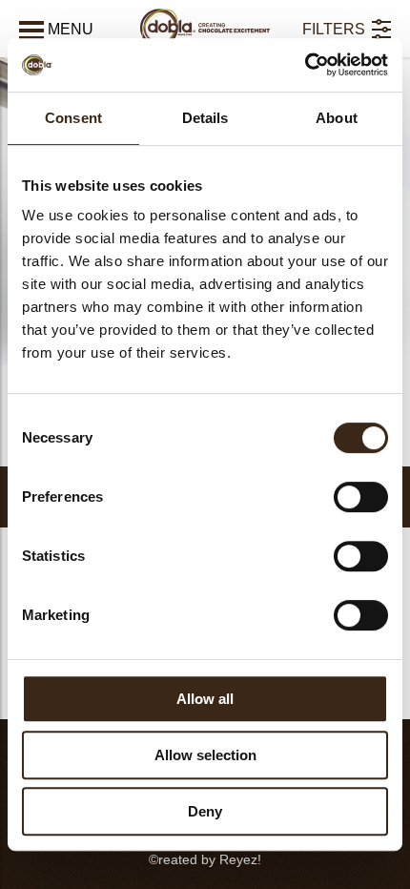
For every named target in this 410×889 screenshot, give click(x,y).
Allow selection (205, 755)
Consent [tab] (73, 118)
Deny (205, 811)
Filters (333, 29)
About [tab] (337, 118)
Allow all (205, 699)
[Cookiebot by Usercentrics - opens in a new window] (304, 64)
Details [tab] (205, 118)
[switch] (361, 497)
